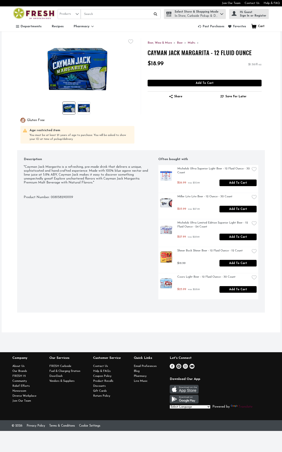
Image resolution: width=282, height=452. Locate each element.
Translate (245, 406)
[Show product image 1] (69, 108)
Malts (191, 42)
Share (178, 96)
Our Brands (19, 371)
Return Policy (101, 395)
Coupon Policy (102, 376)
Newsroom (19, 391)
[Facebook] (172, 368)
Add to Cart (204, 83)
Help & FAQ (272, 3)
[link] (211, 26)
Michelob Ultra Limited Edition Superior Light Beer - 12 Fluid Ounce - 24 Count (213, 224)
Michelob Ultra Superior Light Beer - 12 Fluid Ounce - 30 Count (213, 170)
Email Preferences (145, 366)
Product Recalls (103, 381)
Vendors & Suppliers (62, 381)
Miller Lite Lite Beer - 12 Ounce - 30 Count (204, 196)
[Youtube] (192, 368)
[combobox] (69, 14)
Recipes (58, 26)
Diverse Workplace (24, 395)
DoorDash (56, 376)
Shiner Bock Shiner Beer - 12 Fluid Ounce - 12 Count (210, 250)
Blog (137, 371)
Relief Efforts (21, 386)
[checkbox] (130, 41)
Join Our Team (231, 3)
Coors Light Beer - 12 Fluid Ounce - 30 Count (206, 276)
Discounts (99, 386)
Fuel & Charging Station (64, 371)
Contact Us (252, 3)
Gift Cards (100, 391)
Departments (30, 26)
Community (19, 381)
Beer (180, 42)
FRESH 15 (19, 376)
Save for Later (235, 96)
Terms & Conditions (62, 425)
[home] (34, 14)
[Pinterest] (178, 368)
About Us (18, 366)
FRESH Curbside (60, 366)
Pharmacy (140, 376)
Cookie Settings (89, 425)
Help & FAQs (102, 371)
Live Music (141, 381)
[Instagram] (185, 368)
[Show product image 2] (83, 108)
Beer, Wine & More (160, 42)
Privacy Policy (36, 425)
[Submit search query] (155, 14)
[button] (221, 12)
